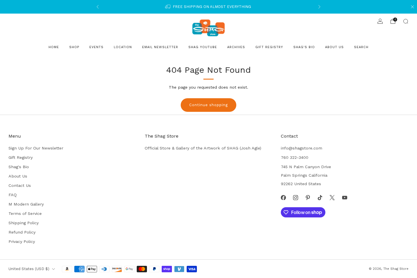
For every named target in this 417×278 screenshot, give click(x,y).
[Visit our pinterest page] (308, 197)
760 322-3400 (294, 157)
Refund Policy (22, 232)
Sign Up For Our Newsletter (36, 148)
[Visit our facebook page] (283, 197)
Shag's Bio (304, 47)
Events (96, 47)
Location (123, 47)
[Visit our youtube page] (344, 197)
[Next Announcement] (319, 6)
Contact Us (20, 185)
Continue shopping (208, 105)
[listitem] (208, 7)
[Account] (380, 21)
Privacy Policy (22, 241)
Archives (236, 47)
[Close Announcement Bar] (412, 7)
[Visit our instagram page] (295, 197)
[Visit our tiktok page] (320, 197)
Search (361, 47)
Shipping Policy (24, 223)
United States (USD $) (29, 269)
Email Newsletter (160, 47)
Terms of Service (25, 213)
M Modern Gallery (26, 204)
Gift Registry (269, 47)
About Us (334, 47)
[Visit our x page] (332, 197)
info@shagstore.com (301, 148)
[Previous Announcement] (97, 6)
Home (54, 47)
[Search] (405, 21)
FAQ (13, 195)
